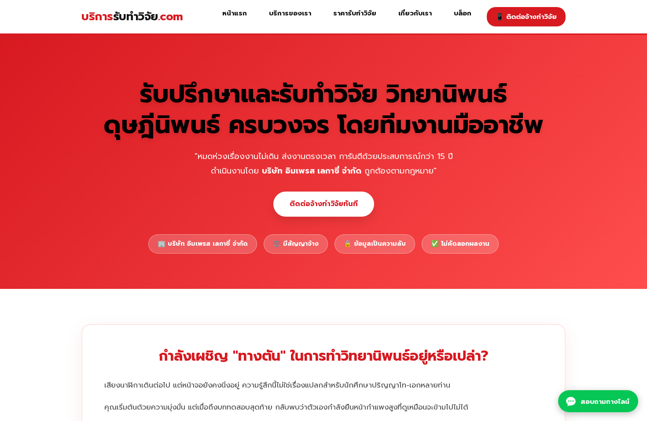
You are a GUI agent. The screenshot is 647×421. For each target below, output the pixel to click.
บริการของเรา (290, 13)
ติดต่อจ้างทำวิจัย (526, 16)
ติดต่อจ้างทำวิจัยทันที (324, 204)
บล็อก (462, 13)
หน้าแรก (234, 13)
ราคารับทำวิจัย (354, 13)
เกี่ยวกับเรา (415, 13)
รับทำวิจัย (132, 16)
